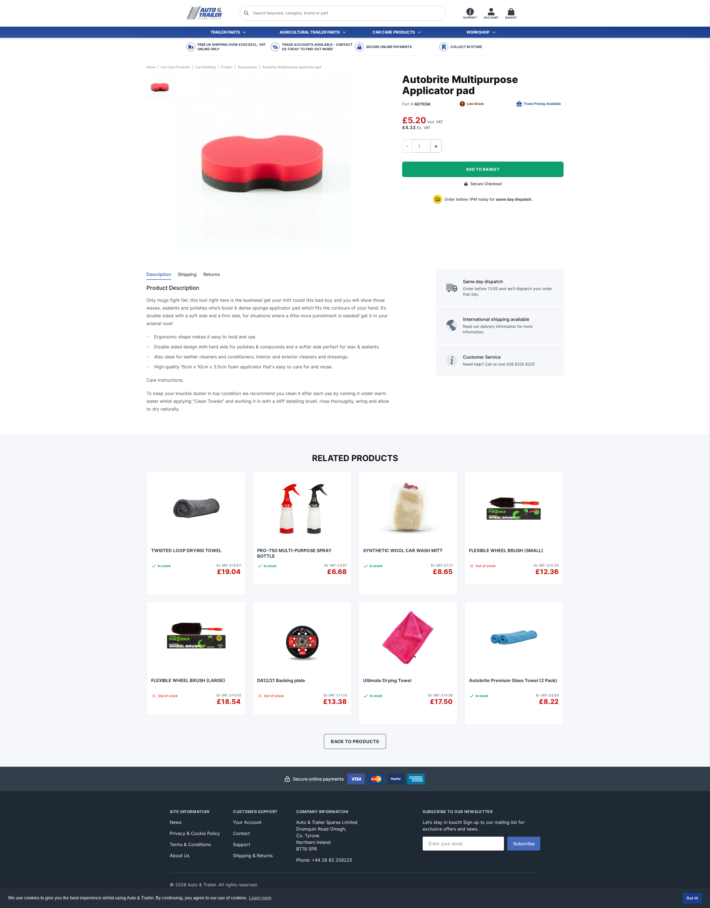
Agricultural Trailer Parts (310, 32)
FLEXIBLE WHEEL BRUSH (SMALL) (506, 550)
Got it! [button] (692, 898)
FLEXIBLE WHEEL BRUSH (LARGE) (188, 680)
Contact (241, 833)
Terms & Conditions (190, 844)
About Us (179, 855)
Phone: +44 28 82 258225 (324, 860)
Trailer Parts (225, 32)
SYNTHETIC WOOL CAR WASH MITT (403, 550)
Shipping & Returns (253, 855)
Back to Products (355, 741)
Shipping (187, 274)
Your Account (247, 822)
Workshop (478, 32)
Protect (226, 67)
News (175, 822)
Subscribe (523, 843)
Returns (211, 274)
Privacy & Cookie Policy (195, 833)
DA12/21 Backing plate (281, 680)
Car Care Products (393, 32)
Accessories (247, 67)
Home (151, 67)
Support (241, 844)
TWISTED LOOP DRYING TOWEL (186, 550)
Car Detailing (205, 67)
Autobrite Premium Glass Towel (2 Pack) (513, 680)
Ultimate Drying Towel (387, 680)
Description (158, 274)
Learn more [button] (260, 898)
